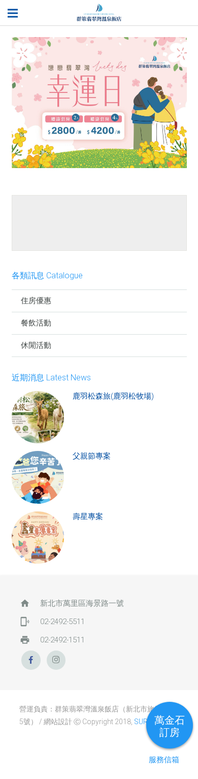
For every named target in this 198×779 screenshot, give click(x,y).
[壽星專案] (38, 537)
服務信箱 (164, 759)
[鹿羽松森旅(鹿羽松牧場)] (38, 417)
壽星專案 (88, 516)
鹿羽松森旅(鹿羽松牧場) (113, 396)
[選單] (13, 13)
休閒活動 (36, 345)
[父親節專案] (38, 477)
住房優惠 (36, 300)
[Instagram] (56, 660)
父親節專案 (92, 456)
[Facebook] (31, 660)
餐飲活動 (36, 323)
